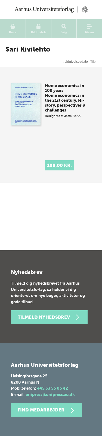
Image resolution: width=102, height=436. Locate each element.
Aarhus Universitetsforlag (51, 9)
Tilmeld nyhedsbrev (44, 317)
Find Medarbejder (41, 410)
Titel (93, 62)
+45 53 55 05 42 (52, 388)
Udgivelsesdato (75, 62)
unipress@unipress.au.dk (50, 394)
